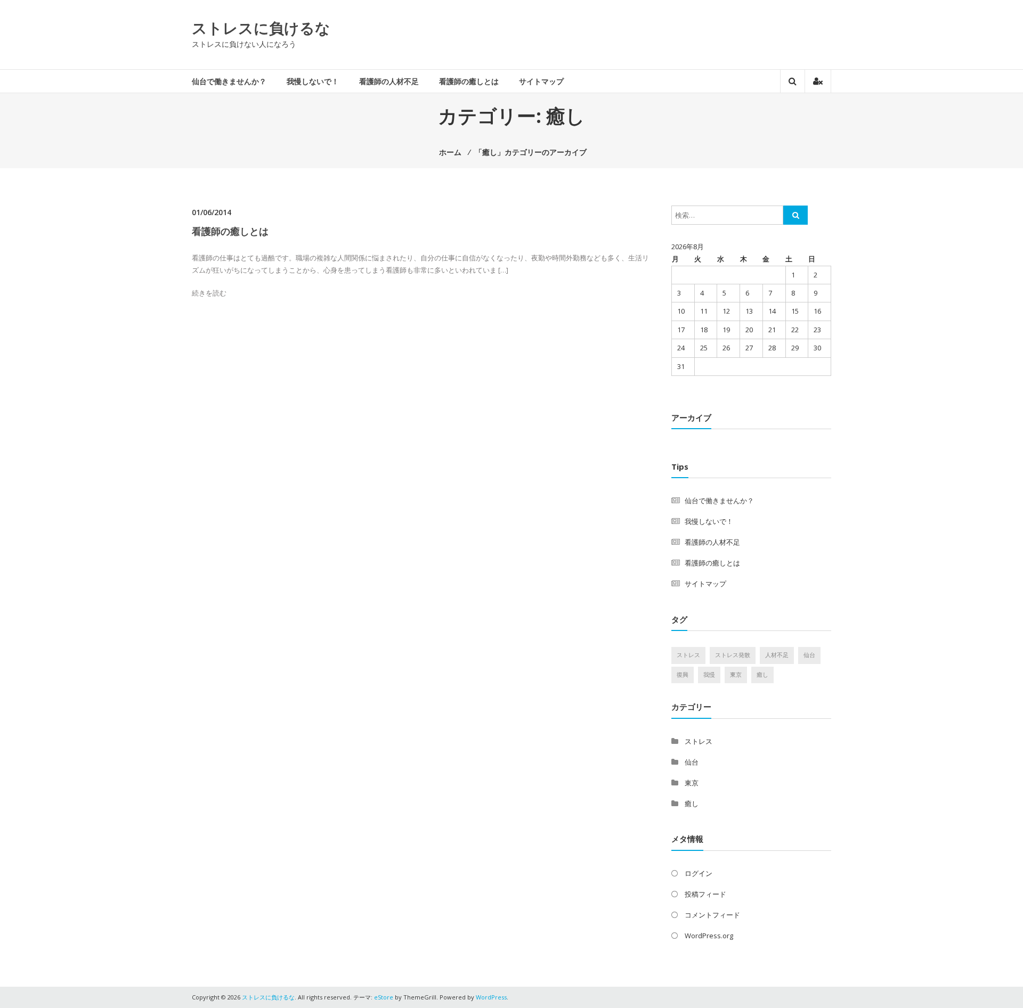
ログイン (698, 873)
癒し (762, 674)
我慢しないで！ (313, 81)
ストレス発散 (732, 655)
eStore (383, 997)
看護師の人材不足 (389, 81)
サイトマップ (541, 81)
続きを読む (209, 293)
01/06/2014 (211, 212)
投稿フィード (705, 894)
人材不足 (777, 655)
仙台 (809, 655)
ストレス (688, 655)
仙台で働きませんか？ (229, 81)
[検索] (795, 215)
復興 (682, 674)
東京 (736, 674)
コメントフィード (712, 915)
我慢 (709, 674)
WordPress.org (709, 935)
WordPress (491, 997)
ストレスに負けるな (261, 28)
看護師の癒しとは (469, 81)
